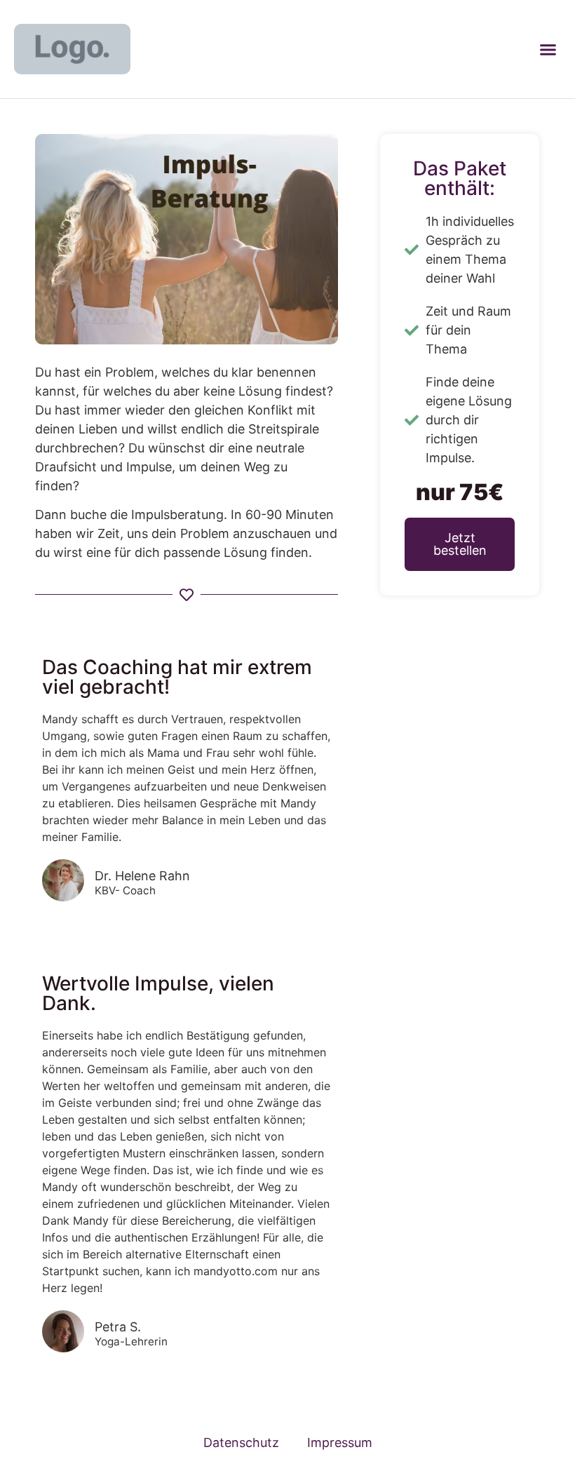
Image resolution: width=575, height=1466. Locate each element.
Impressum (339, 1442)
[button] (547, 49)
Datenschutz (241, 1442)
